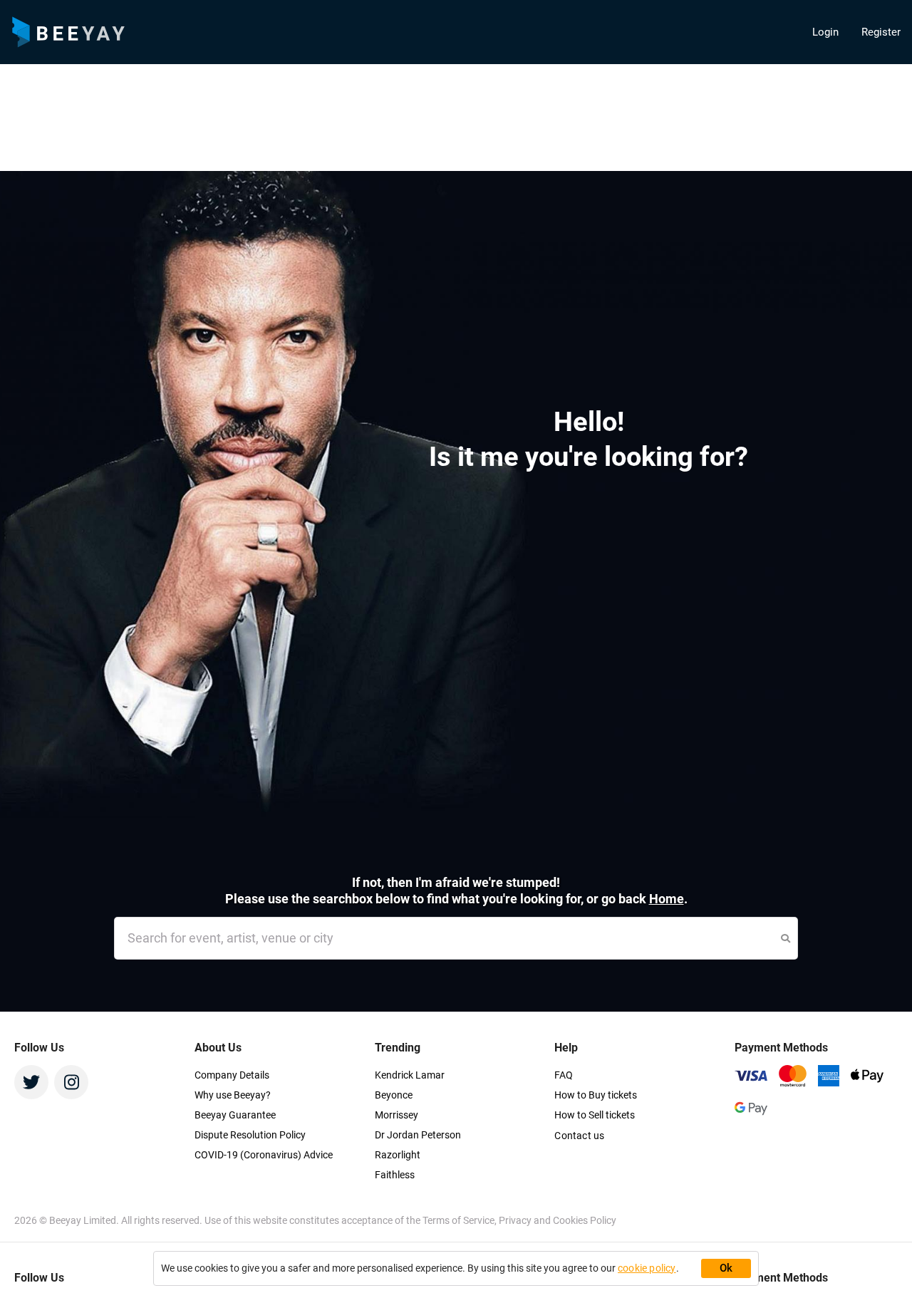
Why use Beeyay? (233, 1095)
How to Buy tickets (595, 1095)
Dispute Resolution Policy (250, 1135)
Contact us (579, 1135)
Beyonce (394, 1095)
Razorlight (397, 1154)
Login (825, 32)
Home (666, 898)
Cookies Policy (584, 1220)
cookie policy (647, 1268)
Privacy (516, 1220)
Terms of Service (458, 1220)
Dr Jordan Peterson (418, 1135)
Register (881, 32)
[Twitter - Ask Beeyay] (31, 1082)
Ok (726, 1268)
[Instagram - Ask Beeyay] (71, 1082)
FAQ (563, 1075)
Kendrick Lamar (410, 1075)
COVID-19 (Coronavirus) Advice (264, 1154)
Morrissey (396, 1115)
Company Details (232, 1075)
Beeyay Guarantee (235, 1115)
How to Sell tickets (594, 1115)
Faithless (395, 1174)
